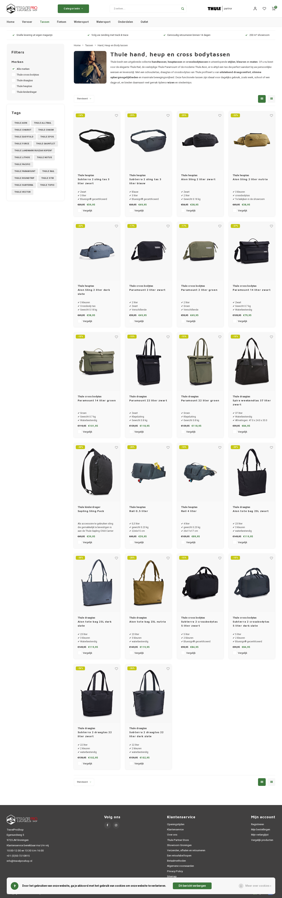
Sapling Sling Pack (91, 511)
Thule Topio (47, 185)
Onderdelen (125, 22)
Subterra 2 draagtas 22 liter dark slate (146, 734)
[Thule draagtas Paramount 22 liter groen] (200, 362)
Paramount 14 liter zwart (252, 289)
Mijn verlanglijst (260, 835)
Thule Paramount (24, 171)
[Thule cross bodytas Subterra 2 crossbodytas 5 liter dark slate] (252, 583)
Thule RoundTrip (24, 178)
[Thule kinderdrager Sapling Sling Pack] (97, 472)
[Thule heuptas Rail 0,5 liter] (148, 472)
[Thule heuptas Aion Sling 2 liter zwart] (200, 141)
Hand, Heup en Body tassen (113, 45)
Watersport (103, 22)
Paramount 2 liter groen (199, 289)
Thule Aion (20, 123)
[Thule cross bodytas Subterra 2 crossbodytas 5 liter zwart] (200, 583)
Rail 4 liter (189, 511)
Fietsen (61, 22)
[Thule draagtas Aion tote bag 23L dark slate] (97, 583)
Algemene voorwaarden (180, 866)
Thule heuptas (24, 86)
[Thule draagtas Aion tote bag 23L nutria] (148, 583)
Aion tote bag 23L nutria (147, 621)
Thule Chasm (46, 129)
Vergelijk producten (262, 840)
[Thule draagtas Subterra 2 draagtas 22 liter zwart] (97, 694)
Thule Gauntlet (45, 143)
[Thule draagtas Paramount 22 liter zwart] (148, 362)
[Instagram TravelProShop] (116, 825)
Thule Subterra (23, 185)
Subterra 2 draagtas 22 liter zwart (95, 734)
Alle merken (23, 69)
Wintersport (81, 22)
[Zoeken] (182, 8)
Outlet (144, 22)
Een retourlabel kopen (179, 856)
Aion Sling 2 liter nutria (250, 179)
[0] (273, 9)
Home (10, 22)
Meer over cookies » (258, 886)
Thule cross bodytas (28, 74)
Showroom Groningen (179, 845)
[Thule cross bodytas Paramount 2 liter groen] (200, 251)
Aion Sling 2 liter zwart (198, 179)
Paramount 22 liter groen (200, 400)
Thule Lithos (22, 157)
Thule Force (21, 143)
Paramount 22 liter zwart (148, 400)
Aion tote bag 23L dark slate (95, 623)
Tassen (44, 22)
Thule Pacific (22, 164)
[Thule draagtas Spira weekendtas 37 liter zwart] (252, 362)
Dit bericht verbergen (192, 886)
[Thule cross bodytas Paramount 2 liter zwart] (148, 251)
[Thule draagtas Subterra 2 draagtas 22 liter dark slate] (148, 694)
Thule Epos (47, 136)
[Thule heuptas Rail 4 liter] (200, 472)
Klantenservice (175, 829)
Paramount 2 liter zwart (147, 289)
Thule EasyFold (23, 136)
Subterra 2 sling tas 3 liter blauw (145, 181)
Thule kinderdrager (27, 92)
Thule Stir (47, 178)
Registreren (257, 824)
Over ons (172, 835)
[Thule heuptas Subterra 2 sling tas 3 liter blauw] (148, 141)
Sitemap (172, 876)
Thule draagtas (25, 80)
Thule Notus (44, 157)
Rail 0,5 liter (138, 511)
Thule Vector (22, 192)
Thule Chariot (22, 129)
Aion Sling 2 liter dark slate (94, 291)
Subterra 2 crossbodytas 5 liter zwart (199, 623)
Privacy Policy (175, 871)
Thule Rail (48, 171)
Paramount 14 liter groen (97, 400)
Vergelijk (87, 210)
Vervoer (27, 22)
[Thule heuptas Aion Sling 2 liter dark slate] (97, 251)
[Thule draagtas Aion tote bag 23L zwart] (252, 472)
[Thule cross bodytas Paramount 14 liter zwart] (252, 251)
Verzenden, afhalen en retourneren (186, 850)
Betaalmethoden (176, 861)
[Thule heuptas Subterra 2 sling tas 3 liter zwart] (97, 141)
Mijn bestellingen (260, 829)
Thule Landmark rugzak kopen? (33, 150)
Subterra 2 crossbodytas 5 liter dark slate (251, 623)
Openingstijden (175, 824)
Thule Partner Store (178, 840)
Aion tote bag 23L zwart (251, 511)
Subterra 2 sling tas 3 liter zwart (94, 181)
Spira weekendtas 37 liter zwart (252, 402)
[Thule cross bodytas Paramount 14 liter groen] (97, 362)
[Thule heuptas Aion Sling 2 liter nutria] (252, 141)
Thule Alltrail (42, 123)
